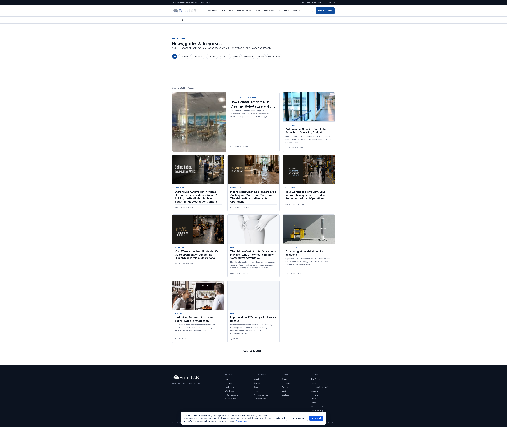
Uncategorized (198, 56)
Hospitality (212, 56)
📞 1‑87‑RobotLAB (306, 2)
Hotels (228, 379)
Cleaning (236, 56)
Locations (268, 10)
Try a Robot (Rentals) (319, 387)
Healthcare (229, 387)
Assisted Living (274, 56)
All (175, 56)
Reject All (280, 418)
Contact (285, 395)
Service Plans (316, 383)
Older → (260, 350)
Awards (285, 387)
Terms (313, 403)
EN (330, 2)
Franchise (283, 10)
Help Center (315, 379)
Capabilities (226, 10)
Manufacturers (243, 10)
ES (334, 2)
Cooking (256, 387)
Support (325, 2)
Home (174, 20)
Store (257, 10)
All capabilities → (260, 399)
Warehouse (248, 56)
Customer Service (260, 395)
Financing (318, 2)
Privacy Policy (241, 421)
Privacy (313, 399)
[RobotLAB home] (184, 10)
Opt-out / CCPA (317, 406)
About (295, 10)
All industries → (231, 399)
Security (256, 391)
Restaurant (224, 56)
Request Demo (325, 10)
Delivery (261, 56)
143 (253, 350)
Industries (210, 10)
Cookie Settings (317, 410)
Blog (284, 391)
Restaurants (230, 383)
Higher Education (232, 395)
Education (184, 56)
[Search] (311, 10)
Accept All (316, 418)
